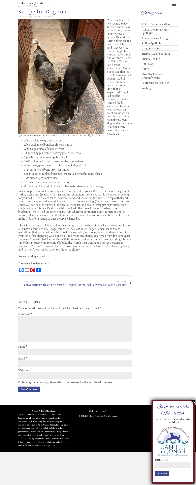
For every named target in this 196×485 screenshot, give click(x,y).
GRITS (145, 69)
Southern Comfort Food (155, 83)
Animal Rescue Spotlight (156, 38)
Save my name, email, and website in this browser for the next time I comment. (67, 382)
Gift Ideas (147, 64)
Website (23, 370)
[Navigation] (174, 4)
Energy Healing (151, 59)
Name (22, 346)
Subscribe (162, 473)
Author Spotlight (152, 43)
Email (22, 358)
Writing (146, 88)
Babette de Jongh (45, 17)
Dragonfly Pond (151, 48)
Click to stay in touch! (98, 411)
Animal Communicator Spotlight (155, 31)
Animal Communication (156, 24)
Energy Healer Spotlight (156, 53)
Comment (25, 314)
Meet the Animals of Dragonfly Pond (153, 76)
